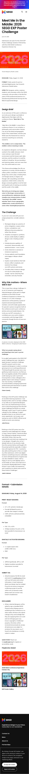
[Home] (8, 11)
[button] (22, 12)
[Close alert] (27, 4)
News (3, 737)
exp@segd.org (17, 578)
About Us (5, 741)
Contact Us (5, 733)
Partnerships (6, 744)
